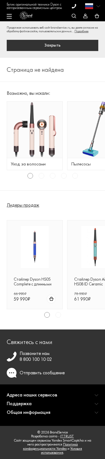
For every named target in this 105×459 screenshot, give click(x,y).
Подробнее (81, 31)
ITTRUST (67, 436)
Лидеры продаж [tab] (23, 205)
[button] (52, 397)
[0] (97, 16)
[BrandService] (29, 16)
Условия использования (61, 450)
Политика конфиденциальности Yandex (50, 446)
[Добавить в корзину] (51, 298)
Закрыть (52, 45)
